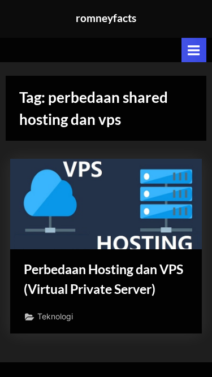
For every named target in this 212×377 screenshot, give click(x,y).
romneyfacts (106, 17)
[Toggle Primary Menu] (193, 50)
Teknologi (55, 316)
